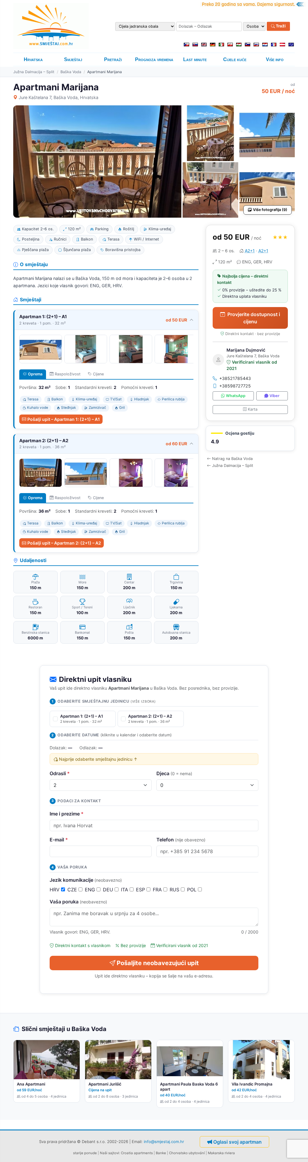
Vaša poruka (78, 902)
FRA (158, 890)
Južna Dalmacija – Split (33, 72)
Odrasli (60, 773)
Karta (252, 409)
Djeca (174, 773)
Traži (280, 26)
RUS (175, 890)
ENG (91, 890)
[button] (250, 438)
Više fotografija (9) (270, 209)
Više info (275, 59)
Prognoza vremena (154, 59)
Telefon (180, 840)
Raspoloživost (68, 374)
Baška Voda (70, 72)
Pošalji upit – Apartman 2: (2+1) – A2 (64, 542)
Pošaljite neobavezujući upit (158, 963)
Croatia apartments (137, 1153)
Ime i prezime (67, 814)
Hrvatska (33, 59)
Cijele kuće (234, 59)
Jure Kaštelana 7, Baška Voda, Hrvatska (58, 97)
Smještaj (73, 59)
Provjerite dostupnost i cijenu (253, 318)
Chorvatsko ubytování (187, 1153)
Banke (161, 1153)
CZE (73, 890)
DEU (109, 890)
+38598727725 (235, 385)
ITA (125, 890)
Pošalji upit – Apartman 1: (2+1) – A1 (63, 419)
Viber (274, 395)
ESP (141, 890)
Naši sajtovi (109, 1153)
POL (192, 890)
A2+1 (250, 250)
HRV (55, 890)
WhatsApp (235, 395)
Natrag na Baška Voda (232, 458)
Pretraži (113, 59)
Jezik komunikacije (86, 880)
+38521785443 (235, 378)
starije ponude (85, 1153)
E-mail (59, 840)
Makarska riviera (221, 1153)
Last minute (195, 59)
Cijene (98, 374)
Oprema (35, 374)
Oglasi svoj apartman (237, 1142)
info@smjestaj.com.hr (164, 1141)
